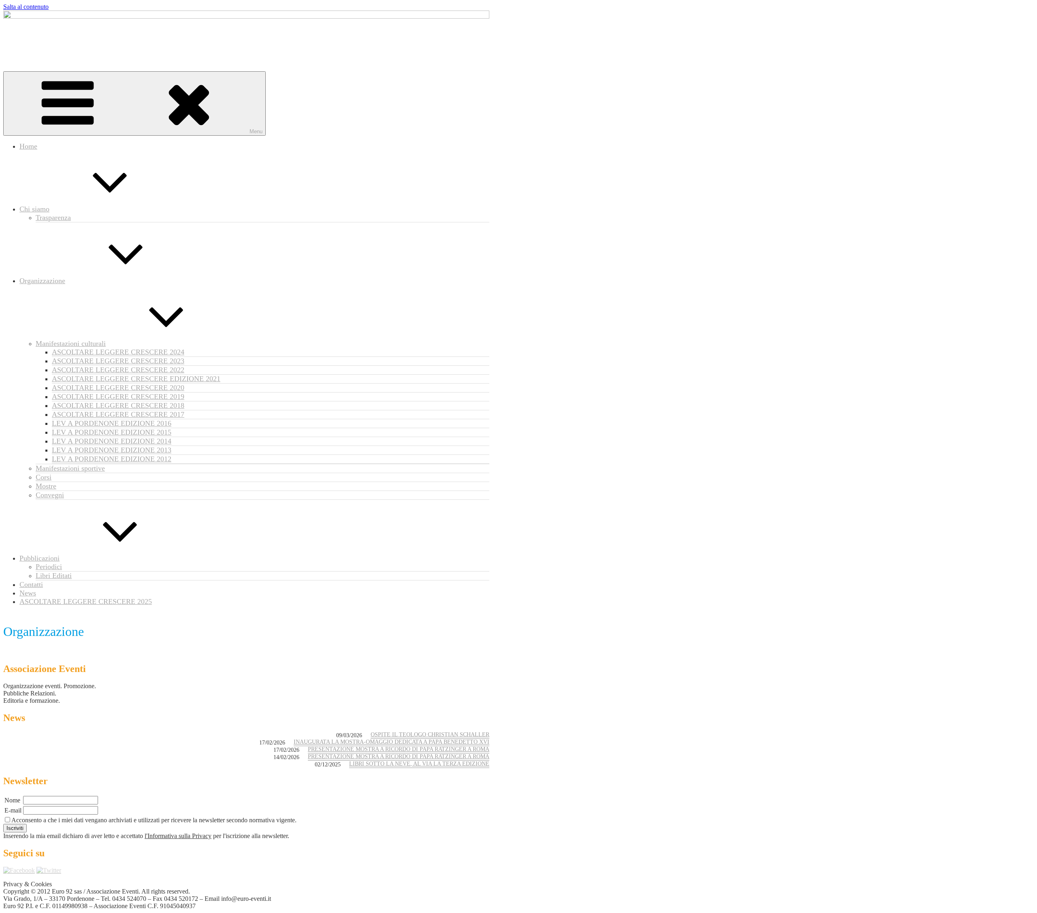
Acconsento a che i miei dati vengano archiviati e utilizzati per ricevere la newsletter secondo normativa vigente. (154, 820)
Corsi (43, 477)
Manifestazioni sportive (70, 468)
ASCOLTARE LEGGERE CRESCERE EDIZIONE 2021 (136, 379)
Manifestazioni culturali (71, 343)
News (27, 593)
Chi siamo (34, 209)
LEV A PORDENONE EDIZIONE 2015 (111, 432)
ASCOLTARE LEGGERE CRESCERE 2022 (118, 370)
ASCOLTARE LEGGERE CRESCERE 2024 (118, 352)
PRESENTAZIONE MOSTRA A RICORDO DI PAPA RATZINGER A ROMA (398, 749)
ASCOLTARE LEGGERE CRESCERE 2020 (118, 388)
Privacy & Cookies (27, 884)
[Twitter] (48, 870)
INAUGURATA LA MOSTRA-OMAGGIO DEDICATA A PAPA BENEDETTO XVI (391, 742)
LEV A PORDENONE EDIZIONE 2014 (111, 441)
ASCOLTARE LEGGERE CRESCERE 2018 (118, 405)
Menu (256, 131)
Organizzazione (42, 281)
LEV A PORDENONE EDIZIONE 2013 (111, 450)
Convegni (50, 495)
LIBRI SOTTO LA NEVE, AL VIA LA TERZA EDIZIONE (419, 764)
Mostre (46, 486)
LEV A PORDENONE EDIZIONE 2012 (111, 459)
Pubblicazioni (39, 558)
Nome (12, 800)
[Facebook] (19, 870)
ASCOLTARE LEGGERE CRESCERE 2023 (118, 361)
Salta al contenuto (26, 6)
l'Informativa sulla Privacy (178, 835)
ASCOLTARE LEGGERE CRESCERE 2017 (118, 414)
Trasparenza (53, 217)
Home (28, 146)
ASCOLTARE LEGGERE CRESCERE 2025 (85, 601)
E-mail (12, 810)
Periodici (49, 567)
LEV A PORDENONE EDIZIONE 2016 (111, 423)
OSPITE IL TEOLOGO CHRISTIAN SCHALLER (430, 735)
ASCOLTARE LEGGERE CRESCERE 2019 (118, 397)
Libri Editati (54, 576)
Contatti (31, 584)
